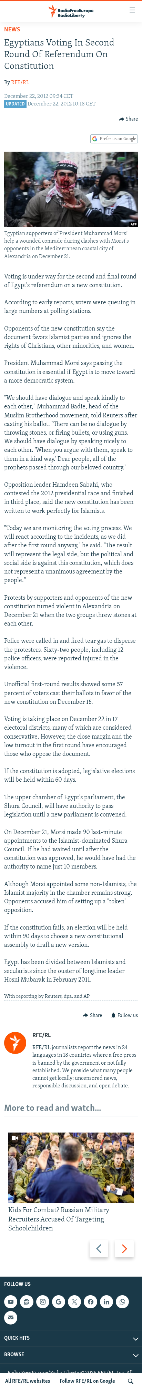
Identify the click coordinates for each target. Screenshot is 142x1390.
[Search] (130, 1381)
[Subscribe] (10, 1317)
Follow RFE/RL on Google (87, 1381)
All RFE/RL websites (27, 1381)
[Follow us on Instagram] (42, 1301)
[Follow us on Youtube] (10, 1301)
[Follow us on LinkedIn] (106, 1301)
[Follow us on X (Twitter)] (74, 1301)
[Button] (128, 119)
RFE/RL (20, 82)
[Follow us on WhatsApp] (122, 1301)
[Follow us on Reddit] (26, 1301)
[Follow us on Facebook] (90, 1301)
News (12, 30)
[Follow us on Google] (58, 1301)
